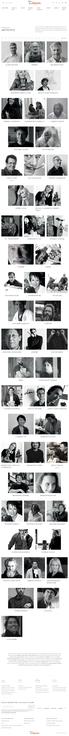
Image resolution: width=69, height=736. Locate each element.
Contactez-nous (5, 720)
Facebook (46, 708)
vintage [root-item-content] (49, 8)
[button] (65, 2)
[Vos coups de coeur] (56, 2)
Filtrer (65, 38)
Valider (31, 706)
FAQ (2, 723)
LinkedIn (60, 708)
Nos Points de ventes (29, 720)
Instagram (53, 708)
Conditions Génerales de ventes (54, 720)
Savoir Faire (27, 723)
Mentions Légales (50, 723)
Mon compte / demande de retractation (11, 725)
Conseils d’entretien (6, 727)
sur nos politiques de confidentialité (8, 712)
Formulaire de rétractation (53, 725)
